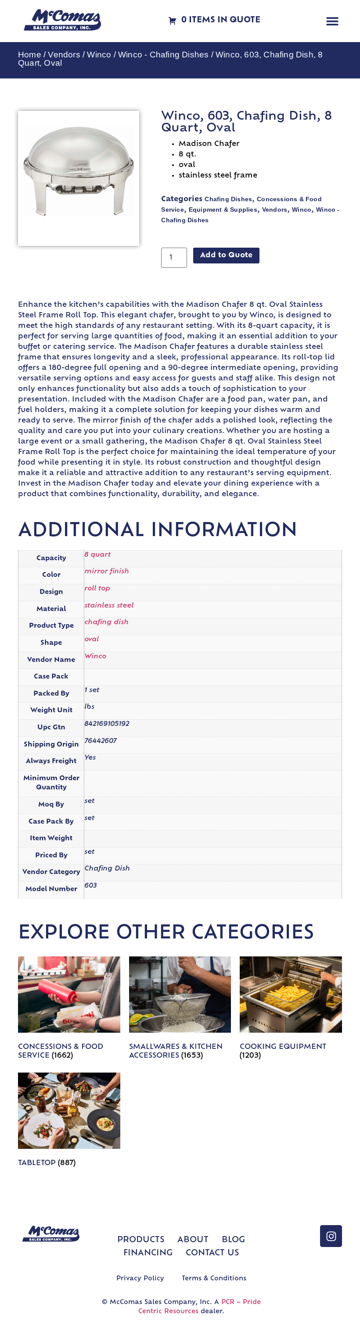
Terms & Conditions (214, 1279)
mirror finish (106, 572)
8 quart (97, 555)
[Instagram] (331, 1236)
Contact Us (212, 1254)
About (193, 1240)
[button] (332, 21)
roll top (97, 589)
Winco (99, 54)
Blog (233, 1240)
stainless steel (108, 606)
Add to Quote (226, 255)
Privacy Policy (140, 1279)
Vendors (64, 54)
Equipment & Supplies (223, 209)
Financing (148, 1254)
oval (91, 639)
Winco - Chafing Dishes (163, 54)
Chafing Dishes (228, 199)
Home (29, 54)
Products (140, 1240)
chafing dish (106, 622)
